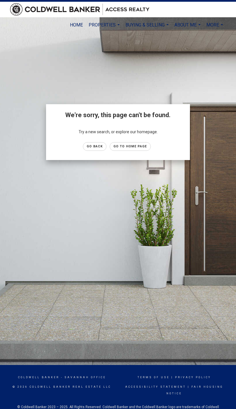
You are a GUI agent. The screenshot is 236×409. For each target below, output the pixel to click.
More (215, 27)
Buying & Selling (147, 27)
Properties (105, 27)
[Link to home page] (82, 9)
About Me (188, 27)
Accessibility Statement (155, 386)
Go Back (95, 146)
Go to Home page (130, 146)
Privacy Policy (193, 377)
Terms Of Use (154, 377)
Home (76, 25)
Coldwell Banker (38, 377)
